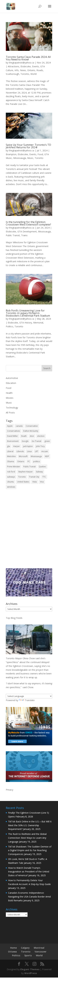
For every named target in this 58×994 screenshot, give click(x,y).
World (33, 73)
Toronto (24, 73)
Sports (28, 955)
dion (32, 436)
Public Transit (13, 235)
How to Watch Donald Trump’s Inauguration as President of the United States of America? (28, 871)
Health (9, 392)
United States (23, 481)
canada (19, 426)
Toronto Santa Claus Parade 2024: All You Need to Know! (28, 58)
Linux (29, 451)
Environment (13, 441)
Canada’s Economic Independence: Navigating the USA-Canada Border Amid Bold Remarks (29, 896)
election (40, 436)
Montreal (39, 947)
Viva (42, 481)
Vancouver (40, 951)
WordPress (30, 973)
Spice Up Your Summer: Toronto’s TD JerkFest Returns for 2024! (28, 146)
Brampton (11, 154)
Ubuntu (10, 481)
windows (11, 486)
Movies (9, 397)
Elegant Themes (29, 969)
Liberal (10, 451)
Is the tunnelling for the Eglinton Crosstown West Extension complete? (28, 223)
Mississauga (19, 157)
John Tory (40, 446)
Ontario (31, 70)
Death (24, 436)
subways (11, 476)
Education (11, 382)
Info (17, 70)
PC (29, 461)
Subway (39, 471)
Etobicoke (25, 66)
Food (40, 154)
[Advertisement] (29, 531)
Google (25, 441)
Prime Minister (13, 466)
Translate (30, 700)
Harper (16, 446)
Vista (34, 481)
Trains (24, 235)
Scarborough (12, 73)
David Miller (12, 436)
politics (36, 461)
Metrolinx (11, 456)
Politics (9, 326)
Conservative (32, 426)
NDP (47, 456)
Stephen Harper (25, 471)
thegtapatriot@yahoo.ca (21, 62)
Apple (10, 426)
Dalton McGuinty (30, 431)
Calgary (25, 947)
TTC (44, 476)
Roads (39, 70)
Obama (10, 461)
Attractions (13, 66)
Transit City (34, 476)
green (47, 441)
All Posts (10, 412)
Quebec (42, 466)
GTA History (25, 322)
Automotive (12, 378)
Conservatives (13, 431)
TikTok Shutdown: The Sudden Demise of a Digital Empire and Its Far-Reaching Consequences (29, 850)
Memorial (38, 322)
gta (8, 446)
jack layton (28, 446)
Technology (12, 407)
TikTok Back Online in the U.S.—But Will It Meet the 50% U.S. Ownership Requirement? (30, 825)
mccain (44, 451)
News (23, 70)
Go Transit (36, 441)
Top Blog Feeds (14, 617)
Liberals (20, 451)
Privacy (9, 789)
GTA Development (27, 231)
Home (13, 947)
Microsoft (23, 456)
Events (35, 66)
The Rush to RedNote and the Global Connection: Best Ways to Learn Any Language (27, 837)
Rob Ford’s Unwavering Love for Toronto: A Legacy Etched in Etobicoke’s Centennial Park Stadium (28, 313)
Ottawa (12, 951)
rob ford (11, 471)
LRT (36, 451)
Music (30, 157)
